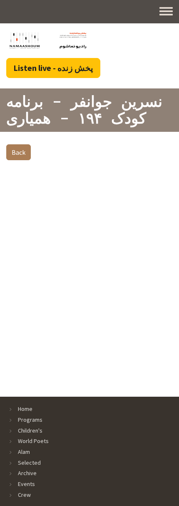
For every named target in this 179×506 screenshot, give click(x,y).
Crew (24, 494)
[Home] (48, 40)
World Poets (33, 441)
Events (26, 484)
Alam (24, 452)
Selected (29, 462)
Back (18, 152)
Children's (30, 430)
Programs (30, 419)
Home (25, 409)
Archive (27, 473)
